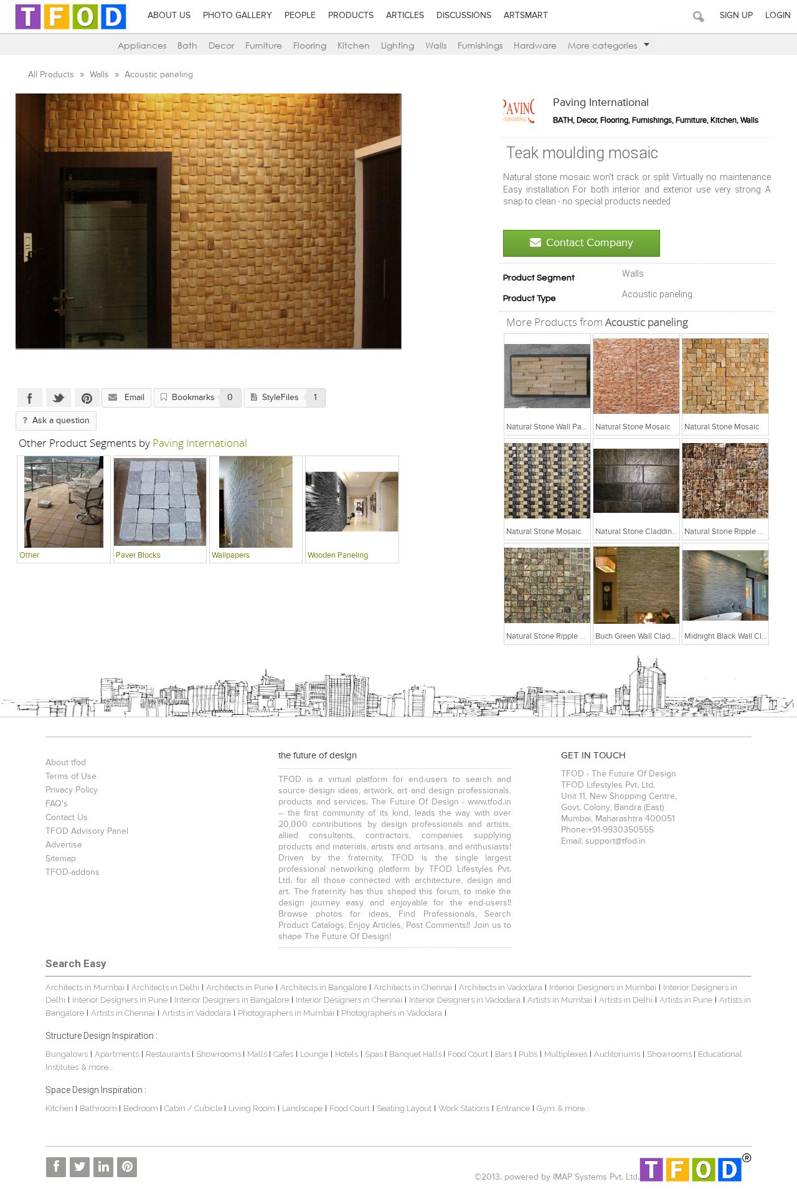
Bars (503, 1054)
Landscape (302, 1108)
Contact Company (589, 243)
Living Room (252, 1108)
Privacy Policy (71, 790)
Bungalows (66, 1054)
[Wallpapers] (256, 502)
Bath (187, 45)
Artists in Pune (685, 1000)
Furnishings (480, 45)
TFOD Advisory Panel (86, 831)
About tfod (65, 762)
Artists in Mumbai (559, 1000)
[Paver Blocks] (160, 502)
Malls (258, 1054)
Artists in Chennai (123, 1013)
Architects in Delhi (165, 987)
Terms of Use (71, 776)
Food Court (468, 1054)
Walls (435, 45)
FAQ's (56, 804)
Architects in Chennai (413, 987)
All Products (52, 74)
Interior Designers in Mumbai (602, 987)
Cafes (283, 1054)
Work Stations (463, 1108)
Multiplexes (565, 1054)
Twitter (58, 397)
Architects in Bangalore (323, 987)
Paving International (601, 102)
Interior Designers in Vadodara (465, 1000)
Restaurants (169, 1054)
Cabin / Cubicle (194, 1108)
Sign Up (736, 15)
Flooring (309, 45)
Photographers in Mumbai (286, 1013)
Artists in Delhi (626, 1000)
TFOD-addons (72, 872)
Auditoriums (617, 1054)
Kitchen (353, 45)
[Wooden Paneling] (352, 502)
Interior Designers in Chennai (349, 1000)
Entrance (513, 1108)
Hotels (346, 1054)
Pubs (528, 1054)
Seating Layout (404, 1108)
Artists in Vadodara (196, 1013)
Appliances (142, 45)
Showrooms (219, 1054)
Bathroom (99, 1108)
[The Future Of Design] (70, 29)
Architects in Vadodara (500, 987)
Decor (221, 45)
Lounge (314, 1054)
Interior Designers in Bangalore (231, 1000)
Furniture (263, 45)
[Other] (63, 502)
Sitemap (60, 858)
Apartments (117, 1054)
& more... (97, 1067)
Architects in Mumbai (85, 987)
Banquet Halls (416, 1054)
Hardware (535, 45)
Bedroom (141, 1108)
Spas (375, 1054)
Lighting (397, 45)
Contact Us (66, 817)
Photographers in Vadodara (391, 1013)
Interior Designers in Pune (119, 1000)
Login (778, 15)
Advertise (63, 845)
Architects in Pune (239, 987)
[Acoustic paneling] (547, 376)
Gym (546, 1108)
